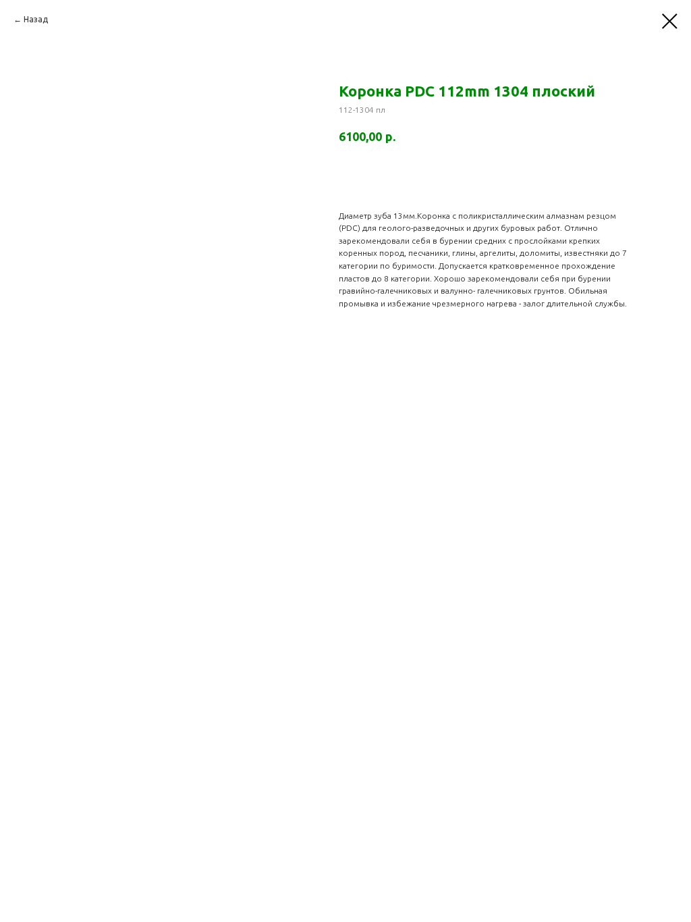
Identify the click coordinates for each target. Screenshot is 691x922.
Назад (36, 19)
